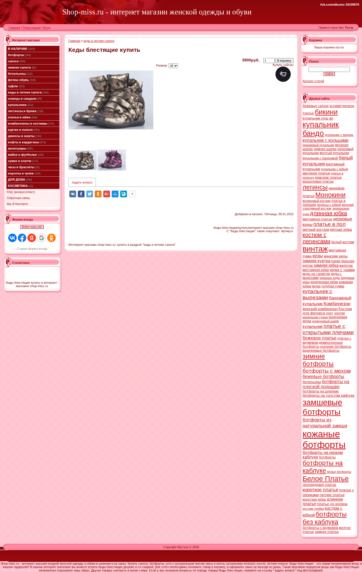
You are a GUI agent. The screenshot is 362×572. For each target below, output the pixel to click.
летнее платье (332, 495)
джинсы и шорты (24, 136)
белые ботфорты (339, 471)
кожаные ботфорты (324, 439)
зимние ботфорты (318, 360)
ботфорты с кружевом (320, 528)
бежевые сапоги (316, 106)
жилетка (346, 266)
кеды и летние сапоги (28, 92)
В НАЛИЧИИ (21, 48)
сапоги (16, 61)
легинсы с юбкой (329, 204)
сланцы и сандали (25, 98)
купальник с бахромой (320, 158)
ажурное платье (316, 173)
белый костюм (342, 242)
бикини (326, 112)
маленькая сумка (315, 317)
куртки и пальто (24, 129)
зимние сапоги (22, 67)
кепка (316, 286)
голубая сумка (333, 286)
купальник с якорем (339, 134)
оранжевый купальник (318, 145)
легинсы (315, 187)
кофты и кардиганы (27, 142)
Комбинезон (337, 303)
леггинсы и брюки (25, 111)
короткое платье (320, 489)
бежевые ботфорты (323, 376)
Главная (14, 27)
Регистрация (32, 27)
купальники (20, 104)
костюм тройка (313, 508)
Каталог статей (313, 81)
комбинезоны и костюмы (31, 123)
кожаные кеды (330, 277)
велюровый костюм (317, 200)
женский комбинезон (320, 309)
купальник (313, 326)
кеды (318, 255)
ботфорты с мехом (327, 371)
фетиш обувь (22, 80)
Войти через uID (32, 226)
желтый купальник (334, 153)
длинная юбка (328, 213)
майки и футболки (26, 154)
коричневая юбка (324, 282)
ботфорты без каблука (325, 518)
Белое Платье (326, 479)
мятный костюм (316, 229)
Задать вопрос (82, 182)
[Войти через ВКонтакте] (12, 238)
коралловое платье (318, 181)
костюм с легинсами (316, 238)
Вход (46, 27)
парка (336, 261)
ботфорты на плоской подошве (326, 384)
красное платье (328, 177)
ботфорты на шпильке (321, 391)
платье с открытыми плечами (328, 329)
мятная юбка (341, 229)
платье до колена (332, 504)
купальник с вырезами (317, 294)
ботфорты (19, 55)
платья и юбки (22, 117)
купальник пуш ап (318, 118)
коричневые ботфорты (321, 351)
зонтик (339, 313)
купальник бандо (321, 129)
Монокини (330, 195)
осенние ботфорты (335, 347)
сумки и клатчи (23, 161)
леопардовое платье (319, 485)
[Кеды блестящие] (110, 100)
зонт (329, 313)
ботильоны (20, 73)
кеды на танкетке (316, 274)
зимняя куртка (316, 261)
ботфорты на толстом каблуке (328, 395)
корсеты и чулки (24, 173)
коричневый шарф (325, 321)
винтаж (315, 249)
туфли (16, 86)
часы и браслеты (24, 167)
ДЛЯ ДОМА (20, 179)
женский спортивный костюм (328, 206)
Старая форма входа (32, 248)
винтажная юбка (316, 270)
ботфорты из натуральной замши (325, 422)
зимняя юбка (326, 265)
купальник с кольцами (325, 140)
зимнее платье (327, 532)
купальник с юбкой (334, 169)
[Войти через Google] (41, 237)
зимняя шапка (325, 149)
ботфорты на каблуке (323, 466)
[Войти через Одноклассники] (51, 238)
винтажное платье (317, 219)
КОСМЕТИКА (20, 185)
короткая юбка (314, 499)
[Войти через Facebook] (22, 238)
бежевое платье (320, 338)
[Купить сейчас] (283, 74)
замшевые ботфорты (322, 407)
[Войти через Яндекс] (31, 238)
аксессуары (20, 148)
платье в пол (329, 224)
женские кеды (336, 256)
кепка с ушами (342, 270)
